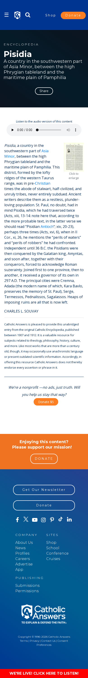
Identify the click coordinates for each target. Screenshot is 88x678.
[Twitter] (26, 520)
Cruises (53, 559)
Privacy (34, 640)
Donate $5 (46, 402)
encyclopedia (21, 44)
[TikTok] (60, 520)
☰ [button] (6, 14)
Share (44, 91)
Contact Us (48, 640)
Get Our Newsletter (44, 490)
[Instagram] (43, 520)
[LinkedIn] (69, 519)
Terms (24, 640)
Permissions (27, 591)
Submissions (27, 585)
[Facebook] (17, 520)
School (52, 548)
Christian (42, 183)
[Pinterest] (52, 520)
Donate (73, 15)
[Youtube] (34, 520)
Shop (50, 15)
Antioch (47, 226)
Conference (57, 553)
